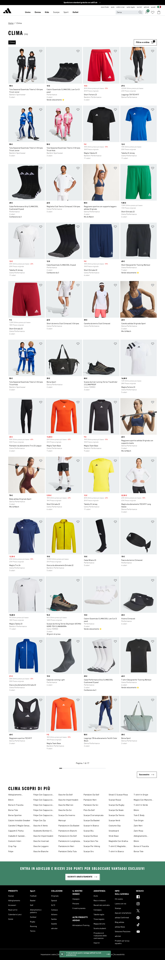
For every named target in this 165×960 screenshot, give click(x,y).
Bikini (11, 800)
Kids (47, 12)
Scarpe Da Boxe (91, 836)
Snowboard (114, 831)
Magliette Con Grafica (118, 841)
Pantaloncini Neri (66, 846)
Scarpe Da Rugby (116, 805)
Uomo (28, 12)
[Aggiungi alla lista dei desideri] (41, 51)
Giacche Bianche (40, 852)
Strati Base (114, 836)
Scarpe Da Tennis (116, 815)
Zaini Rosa (138, 831)
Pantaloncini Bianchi (67, 831)
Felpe (10, 852)
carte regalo (131, 7)
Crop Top (12, 846)
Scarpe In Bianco (91, 826)
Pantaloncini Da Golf (67, 836)
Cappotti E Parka (15, 831)
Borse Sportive (15, 815)
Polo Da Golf (89, 810)
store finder (105, 7)
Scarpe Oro (89, 852)
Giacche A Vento (40, 826)
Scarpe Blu (89, 831)
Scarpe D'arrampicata (93, 815)
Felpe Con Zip (39, 821)
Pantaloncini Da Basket (68, 826)
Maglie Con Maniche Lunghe (143, 800)
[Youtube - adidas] (146, 932)
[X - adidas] (146, 911)
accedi (153, 7)
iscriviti (139, 7)
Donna (38, 12)
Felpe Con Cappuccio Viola (42, 815)
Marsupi (62, 821)
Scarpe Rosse (115, 800)
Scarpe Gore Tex (91, 841)
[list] (71, 42)
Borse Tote (13, 810)
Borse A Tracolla (15, 805)
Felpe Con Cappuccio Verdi (42, 810)
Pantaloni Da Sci (91, 805)
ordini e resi (120, 7)
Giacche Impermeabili (43, 836)
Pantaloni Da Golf (91, 795)
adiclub (146, 7)
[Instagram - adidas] (146, 904)
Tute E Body (139, 815)
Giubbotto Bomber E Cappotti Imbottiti (42, 831)
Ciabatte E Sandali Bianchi (16, 836)
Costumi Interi (14, 841)
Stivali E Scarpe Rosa (118, 795)
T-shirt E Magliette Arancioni (117, 846)
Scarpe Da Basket (92, 821)
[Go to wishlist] (153, 12)
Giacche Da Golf (65, 795)
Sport (66, 12)
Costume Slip (115, 826)
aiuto (112, 7)
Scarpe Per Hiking (92, 846)
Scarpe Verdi (114, 821)
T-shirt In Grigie (141, 795)
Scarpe (56, 12)
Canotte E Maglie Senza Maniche (18, 826)
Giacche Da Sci (65, 810)
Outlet (75, 12)
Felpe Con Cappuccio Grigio (42, 800)
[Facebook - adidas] (146, 897)
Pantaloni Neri (90, 800)
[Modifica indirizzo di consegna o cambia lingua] (159, 7)
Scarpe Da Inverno (66, 815)
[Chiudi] (62, 954)
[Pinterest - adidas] (146, 918)
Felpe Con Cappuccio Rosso (42, 805)
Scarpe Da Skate (116, 810)
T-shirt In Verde (141, 805)
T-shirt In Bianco (116, 852)
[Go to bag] (159, 12)
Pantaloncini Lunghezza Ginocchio (69, 841)
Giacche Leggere (40, 846)
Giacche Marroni (65, 805)
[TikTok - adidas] (146, 925)
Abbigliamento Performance (14, 795)
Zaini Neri (138, 826)
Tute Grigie (138, 821)
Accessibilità (119, 954)
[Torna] (7, 11)
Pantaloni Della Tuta (67, 852)
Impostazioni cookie (48, 954)
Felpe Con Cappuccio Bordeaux (42, 795)
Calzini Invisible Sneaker (19, 821)
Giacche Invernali (41, 841)
